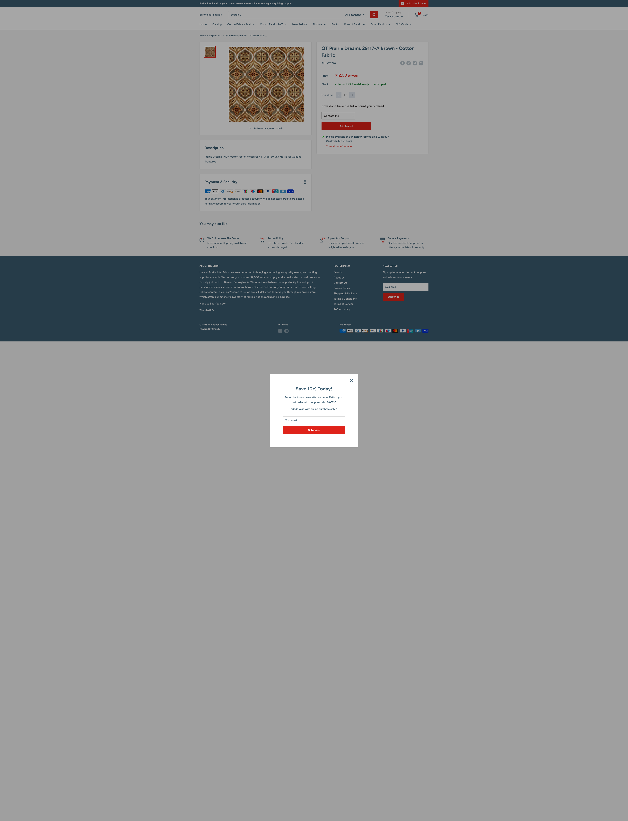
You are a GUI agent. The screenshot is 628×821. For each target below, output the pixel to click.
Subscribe (314, 430)
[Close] (351, 380)
